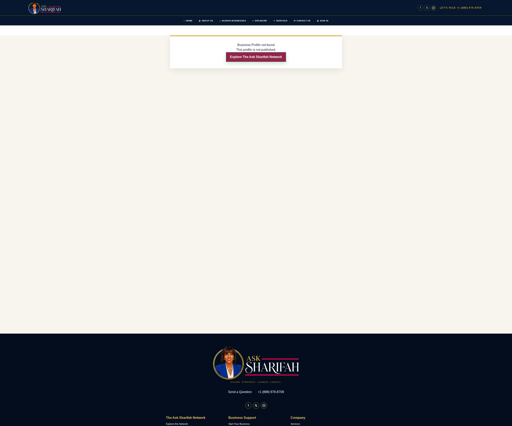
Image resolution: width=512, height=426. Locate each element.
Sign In (322, 21)
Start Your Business (239, 424)
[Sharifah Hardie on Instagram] (433, 8)
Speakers (259, 21)
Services (280, 21)
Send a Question (240, 392)
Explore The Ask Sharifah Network (256, 57)
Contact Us (302, 21)
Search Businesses (233, 21)
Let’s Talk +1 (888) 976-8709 (461, 7)
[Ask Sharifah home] (47, 8)
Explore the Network (177, 424)
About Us (206, 21)
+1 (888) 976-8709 (271, 392)
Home (188, 21)
